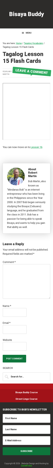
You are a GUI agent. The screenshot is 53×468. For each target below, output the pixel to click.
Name (7, 305)
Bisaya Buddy (26, 14)
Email (6, 322)
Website (7, 339)
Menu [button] (29, 33)
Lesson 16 (36, 147)
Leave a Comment (31, 71)
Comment (9, 262)
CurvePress (26, 465)
